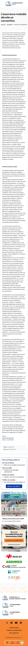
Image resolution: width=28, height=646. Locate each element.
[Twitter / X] (7, 623)
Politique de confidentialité (14, 630)
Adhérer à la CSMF (13, 486)
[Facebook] (11, 623)
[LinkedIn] (21, 623)
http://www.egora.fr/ (8, 438)
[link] (18, 638)
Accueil (3, 24)
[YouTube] (16, 623)
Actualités (9, 24)
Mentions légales (14, 627)
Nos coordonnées (14, 633)
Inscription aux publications (14, 540)
